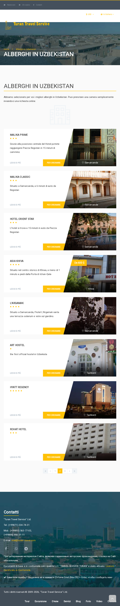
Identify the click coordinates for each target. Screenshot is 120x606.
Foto (88, 601)
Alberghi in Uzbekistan (26, 49)
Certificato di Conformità (17, 570)
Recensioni (11, 5)
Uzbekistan (19, 33)
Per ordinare (53, 163)
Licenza (110, 566)
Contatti (39, 5)
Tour (38, 33)
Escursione (57, 33)
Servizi (78, 33)
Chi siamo (26, 5)
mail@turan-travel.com (24, 540)
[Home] (7, 33)
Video (99, 601)
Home (6, 49)
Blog (8, 45)
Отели (95, 33)
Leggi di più (15, 163)
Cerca (19, 45)
